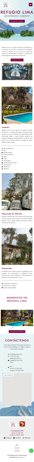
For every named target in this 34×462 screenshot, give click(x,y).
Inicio (17, 445)
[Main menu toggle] (30, 4)
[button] (2, 318)
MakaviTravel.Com (20, 457)
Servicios (17, 448)
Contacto (17, 450)
